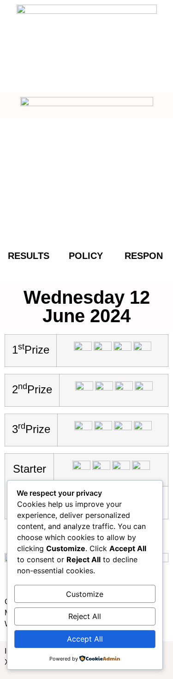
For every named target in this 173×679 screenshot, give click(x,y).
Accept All (85, 638)
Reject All (84, 616)
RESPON (144, 256)
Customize (84, 594)
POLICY (86, 256)
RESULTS (28, 256)
